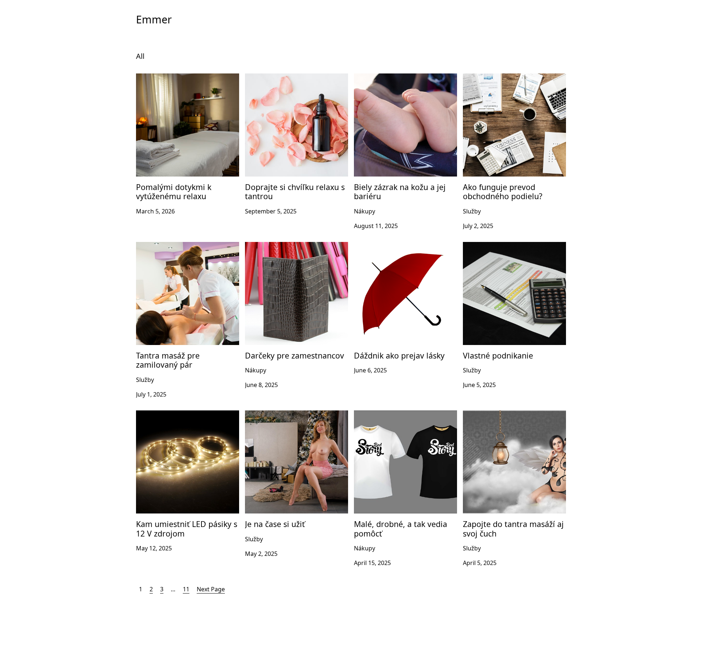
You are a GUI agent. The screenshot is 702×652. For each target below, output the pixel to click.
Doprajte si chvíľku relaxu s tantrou (293, 78)
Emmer (154, 19)
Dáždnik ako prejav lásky (388, 246)
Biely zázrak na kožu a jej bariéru (399, 78)
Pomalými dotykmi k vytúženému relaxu (182, 82)
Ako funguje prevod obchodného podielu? (509, 82)
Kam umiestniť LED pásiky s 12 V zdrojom (180, 419)
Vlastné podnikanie (489, 246)
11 (186, 589)
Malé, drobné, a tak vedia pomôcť (400, 415)
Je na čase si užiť (267, 415)
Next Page (211, 589)
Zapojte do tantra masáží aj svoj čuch (514, 415)
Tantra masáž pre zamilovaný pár (182, 246)
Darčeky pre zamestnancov (282, 246)
